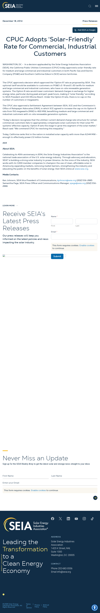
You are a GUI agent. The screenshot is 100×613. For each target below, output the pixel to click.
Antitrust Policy (46, 606)
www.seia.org (81, 169)
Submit (57, 256)
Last (77, 226)
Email (54, 232)
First (53, 226)
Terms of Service (29, 606)
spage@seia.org (78, 183)
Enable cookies (86, 245)
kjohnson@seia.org (66, 180)
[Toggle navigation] (96, 6)
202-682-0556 (65, 568)
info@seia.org (64, 571)
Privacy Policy (37, 606)
